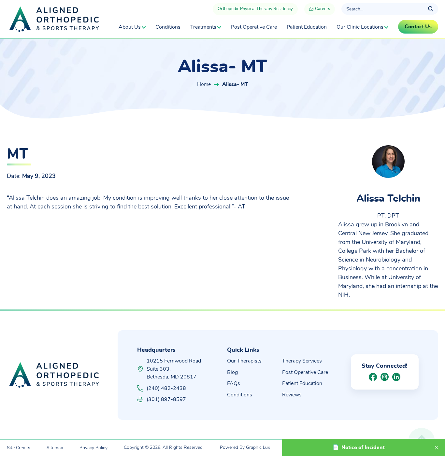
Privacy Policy (93, 448)
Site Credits (18, 448)
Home (204, 84)
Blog (232, 372)
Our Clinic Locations (360, 27)
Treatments (203, 27)
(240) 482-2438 (166, 388)
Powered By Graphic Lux (245, 447)
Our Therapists (244, 360)
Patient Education (307, 27)
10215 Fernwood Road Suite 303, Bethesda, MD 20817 (174, 368)
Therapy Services (302, 360)
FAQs (233, 383)
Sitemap (55, 448)
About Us (130, 27)
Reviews (292, 394)
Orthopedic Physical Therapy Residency (255, 9)
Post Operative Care (254, 27)
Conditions (167, 27)
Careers (322, 9)
